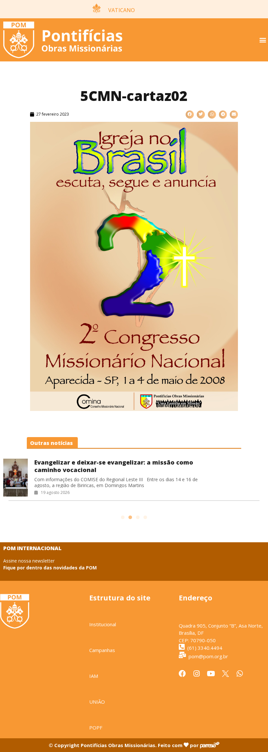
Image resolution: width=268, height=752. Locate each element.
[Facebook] (182, 673)
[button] (262, 40)
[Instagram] (197, 673)
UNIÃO (97, 701)
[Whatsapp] (240, 673)
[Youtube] (211, 673)
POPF (95, 727)
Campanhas (102, 650)
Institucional (102, 624)
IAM (93, 676)
